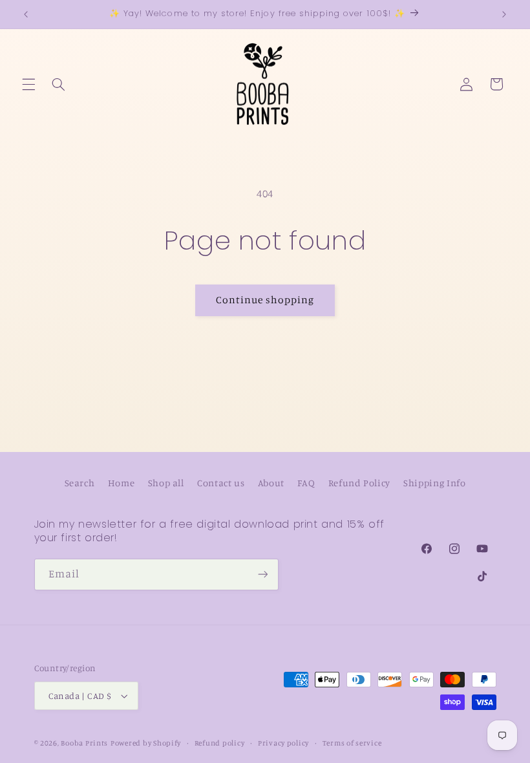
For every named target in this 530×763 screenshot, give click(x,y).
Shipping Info (434, 482)
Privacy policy (283, 742)
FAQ (306, 482)
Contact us (220, 482)
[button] (28, 84)
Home (121, 482)
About (271, 482)
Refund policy (220, 742)
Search (80, 482)
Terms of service (352, 742)
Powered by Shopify (146, 742)
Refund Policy (359, 482)
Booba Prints (84, 742)
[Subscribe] (262, 574)
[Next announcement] (504, 14)
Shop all (166, 482)
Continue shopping (265, 300)
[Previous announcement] (26, 14)
